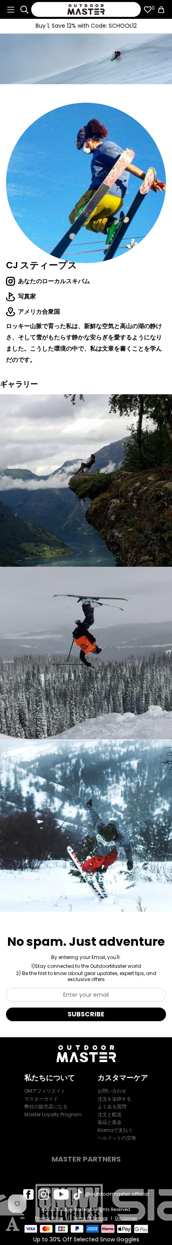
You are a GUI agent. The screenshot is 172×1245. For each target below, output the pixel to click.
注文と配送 (110, 1114)
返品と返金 (110, 1122)
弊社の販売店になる (46, 1106)
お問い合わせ (112, 1090)
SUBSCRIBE (86, 1014)
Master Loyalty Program (53, 1114)
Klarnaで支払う (115, 1130)
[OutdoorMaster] (86, 9)
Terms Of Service (90, 1218)
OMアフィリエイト (45, 1090)
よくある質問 (112, 1106)
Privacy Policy (49, 1218)
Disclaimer (126, 1218)
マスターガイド (41, 1098)
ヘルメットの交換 (117, 1137)
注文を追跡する (114, 1098)
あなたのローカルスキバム (54, 281)
